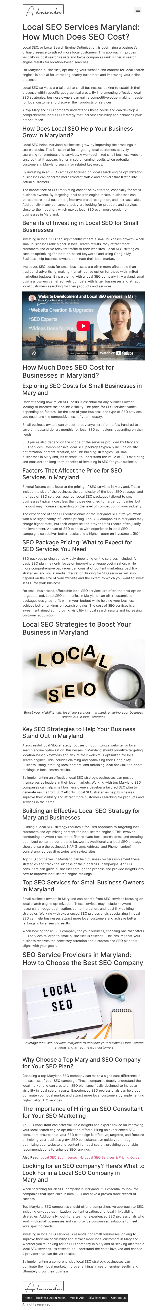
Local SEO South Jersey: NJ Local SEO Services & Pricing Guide (90, 1157)
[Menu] (138, 10)
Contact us (118, 1297)
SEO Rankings (97, 1297)
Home (28, 1297)
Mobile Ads (77, 1297)
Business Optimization (51, 1297)
